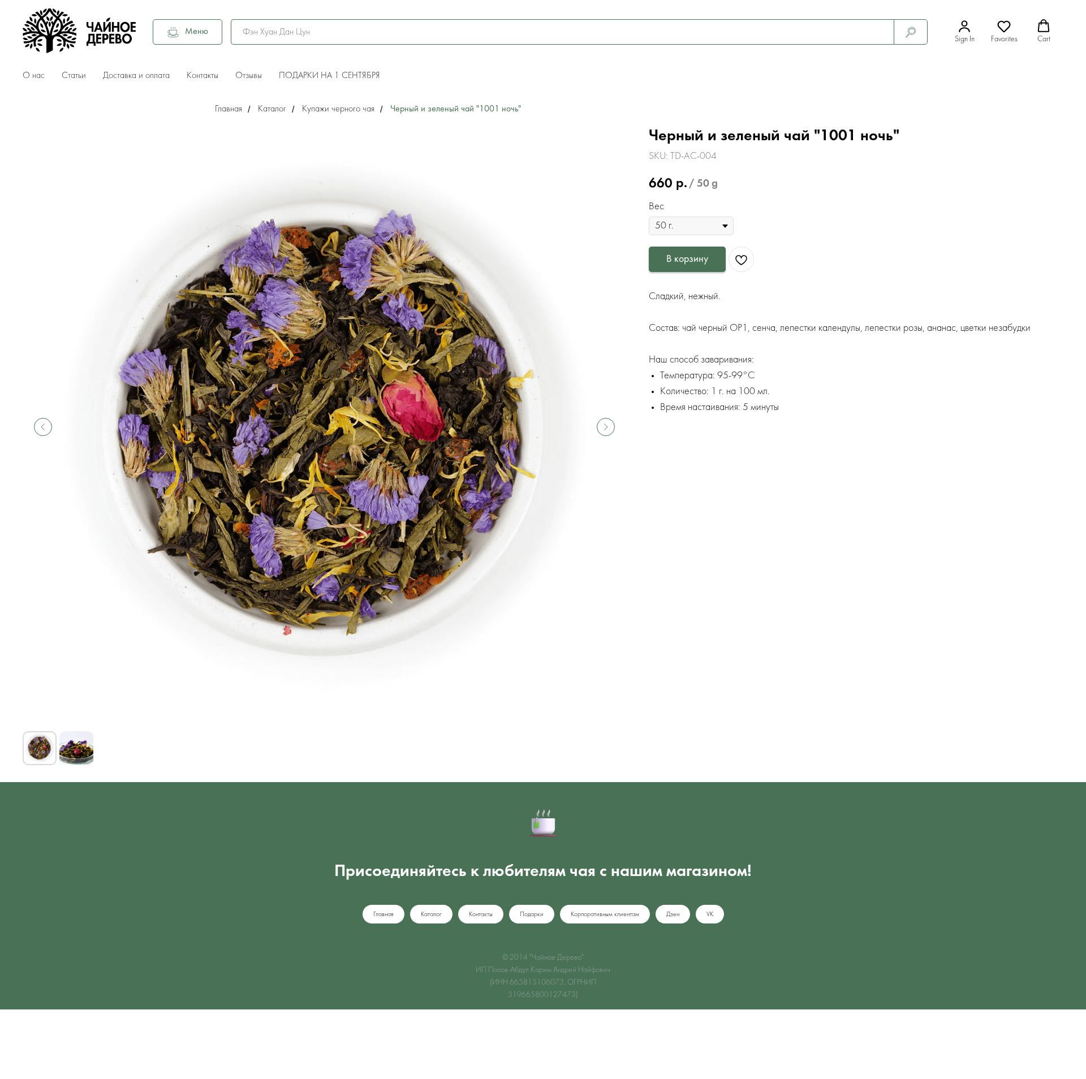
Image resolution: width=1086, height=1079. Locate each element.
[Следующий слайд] (606, 427)
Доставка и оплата (136, 75)
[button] (965, 31)
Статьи (74, 75)
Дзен (672, 914)
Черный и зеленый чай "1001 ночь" (455, 109)
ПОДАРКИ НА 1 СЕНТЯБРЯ (329, 75)
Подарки (532, 914)
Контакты (202, 75)
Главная (228, 109)
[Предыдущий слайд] (43, 427)
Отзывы (248, 75)
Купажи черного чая (338, 109)
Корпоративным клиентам (605, 914)
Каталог (272, 109)
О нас (34, 75)
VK (709, 914)
